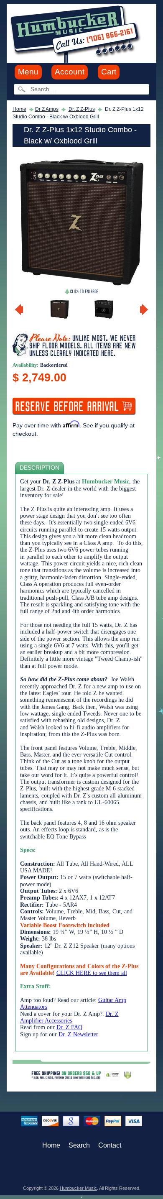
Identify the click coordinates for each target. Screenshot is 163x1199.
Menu (28, 71)
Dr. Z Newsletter (78, 1034)
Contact (109, 1145)
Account (69, 71)
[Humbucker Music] (77, 32)
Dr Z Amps (47, 109)
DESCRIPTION (39, 468)
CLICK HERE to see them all (91, 973)
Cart (108, 71)
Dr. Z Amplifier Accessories (69, 1017)
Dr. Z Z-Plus (82, 109)
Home (19, 109)
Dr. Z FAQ (69, 1027)
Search (79, 1145)
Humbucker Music (78, 1188)
